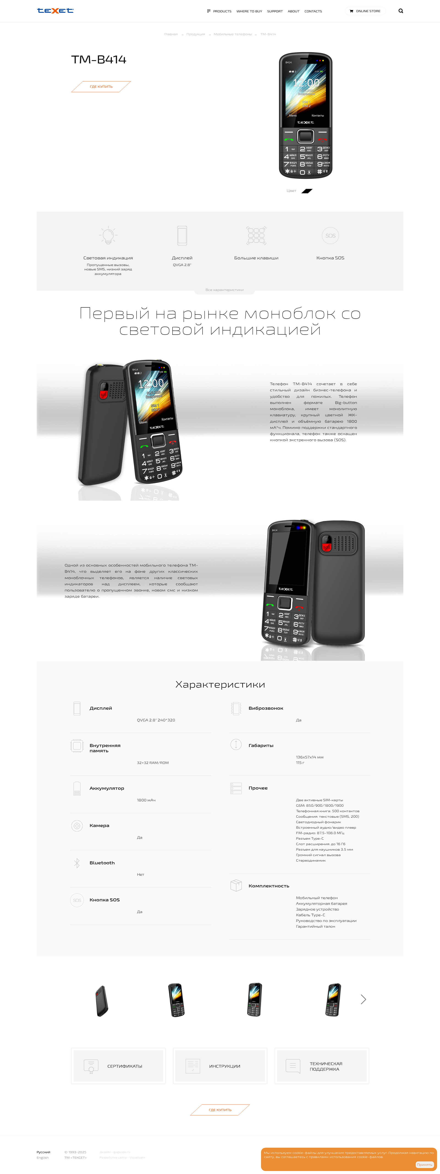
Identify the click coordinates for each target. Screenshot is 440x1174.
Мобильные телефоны (233, 34)
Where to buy (249, 11)
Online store (368, 11)
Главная (171, 34)
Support (275, 11)
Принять (424, 1164)
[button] (363, 999)
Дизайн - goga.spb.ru (115, 1151)
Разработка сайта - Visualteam (122, 1157)
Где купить (101, 87)
